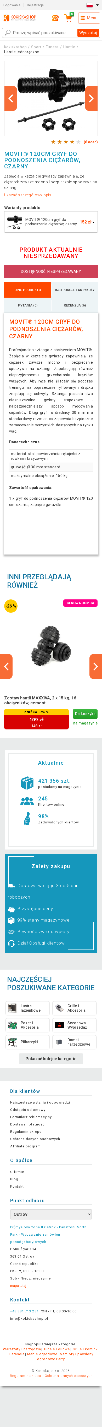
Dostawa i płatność (27, 1124)
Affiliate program (25, 1146)
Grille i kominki (86, 1349)
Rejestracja (35, 5)
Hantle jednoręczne (21, 52)
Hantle (69, 47)
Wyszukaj (88, 32)
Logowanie (11, 5)
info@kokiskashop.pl (29, 1318)
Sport (36, 47)
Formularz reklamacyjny (31, 1117)
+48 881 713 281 (24, 1311)
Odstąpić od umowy (28, 1110)
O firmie (17, 1172)
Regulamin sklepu (26, 1132)
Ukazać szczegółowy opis (28, 195)
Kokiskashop (15, 47)
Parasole (17, 1354)
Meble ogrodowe (42, 1354)
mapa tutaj (18, 1286)
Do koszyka (85, 714)
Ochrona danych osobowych (35, 1139)
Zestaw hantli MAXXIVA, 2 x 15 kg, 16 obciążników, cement (40, 700)
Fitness (52, 47)
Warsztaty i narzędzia (22, 1349)
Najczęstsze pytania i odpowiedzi (40, 1102)
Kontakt (17, 1186)
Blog (14, 1179)
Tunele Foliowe (57, 1349)
